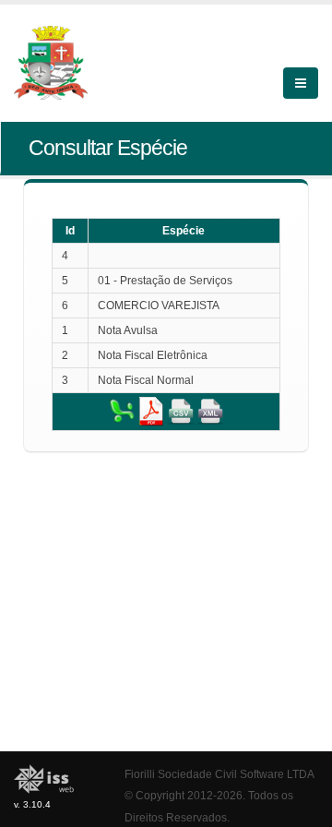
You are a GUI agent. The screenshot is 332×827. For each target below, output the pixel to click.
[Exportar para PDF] (151, 410)
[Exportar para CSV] (181, 410)
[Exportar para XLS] (121, 410)
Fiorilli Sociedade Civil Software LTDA (219, 774)
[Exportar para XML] (210, 410)
